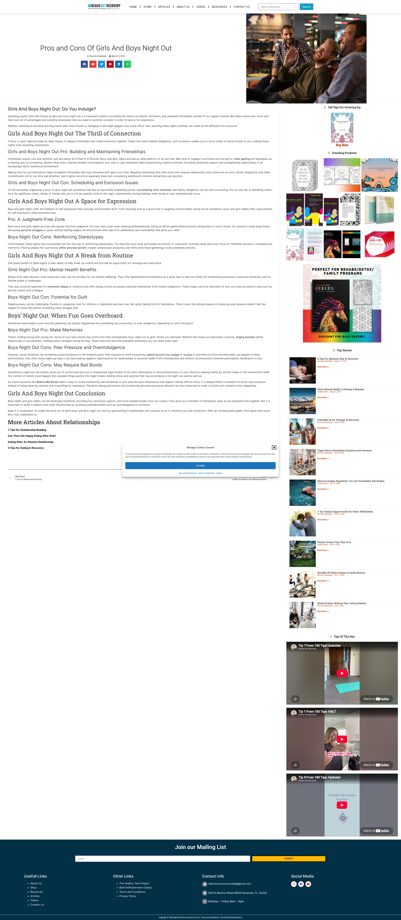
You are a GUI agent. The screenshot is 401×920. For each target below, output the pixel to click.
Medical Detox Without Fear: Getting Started (341, 603)
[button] (274, 447)
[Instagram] (294, 884)
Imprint (219, 473)
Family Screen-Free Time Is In (334, 542)
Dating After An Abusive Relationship (30, 441)
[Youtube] (308, 884)
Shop (33, 887)
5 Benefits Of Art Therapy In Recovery (338, 419)
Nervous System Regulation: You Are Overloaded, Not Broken (351, 480)
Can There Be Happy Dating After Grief (32, 435)
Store (147, 6)
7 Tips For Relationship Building (27, 429)
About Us (183, 6)
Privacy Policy (127, 896)
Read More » (323, 367)
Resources (219, 6)
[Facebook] (301, 884)
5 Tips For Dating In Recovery (26, 447)
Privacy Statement (206, 473)
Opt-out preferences (188, 473)
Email (78, 854)
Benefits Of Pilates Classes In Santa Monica (341, 572)
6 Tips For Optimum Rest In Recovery (337, 358)
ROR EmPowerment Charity (135, 887)
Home (133, 6)
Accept (200, 465)
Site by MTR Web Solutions (231, 917)
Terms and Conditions (132, 891)
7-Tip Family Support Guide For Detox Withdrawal (345, 511)
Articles (164, 6)
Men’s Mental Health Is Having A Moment (340, 389)
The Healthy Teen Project (134, 883)
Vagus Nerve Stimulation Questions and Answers (344, 450)
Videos (200, 6)
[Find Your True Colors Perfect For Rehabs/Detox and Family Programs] (342, 341)
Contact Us (242, 6)
